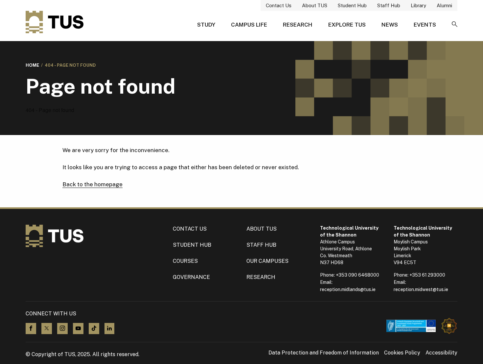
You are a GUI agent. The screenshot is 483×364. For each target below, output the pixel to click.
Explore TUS (347, 24)
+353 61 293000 (427, 275)
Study (206, 24)
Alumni (444, 5)
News (389, 24)
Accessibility (441, 352)
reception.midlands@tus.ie (348, 289)
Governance (191, 277)
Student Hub (352, 5)
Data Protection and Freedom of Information (323, 352)
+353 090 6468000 (357, 275)
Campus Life (249, 24)
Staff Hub (388, 5)
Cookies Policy (402, 352)
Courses (185, 261)
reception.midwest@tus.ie (421, 289)
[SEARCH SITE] (454, 24)
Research (297, 24)
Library (418, 5)
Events (425, 24)
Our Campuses (267, 261)
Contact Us (278, 5)
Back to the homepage (92, 184)
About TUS (314, 5)
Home (32, 65)
